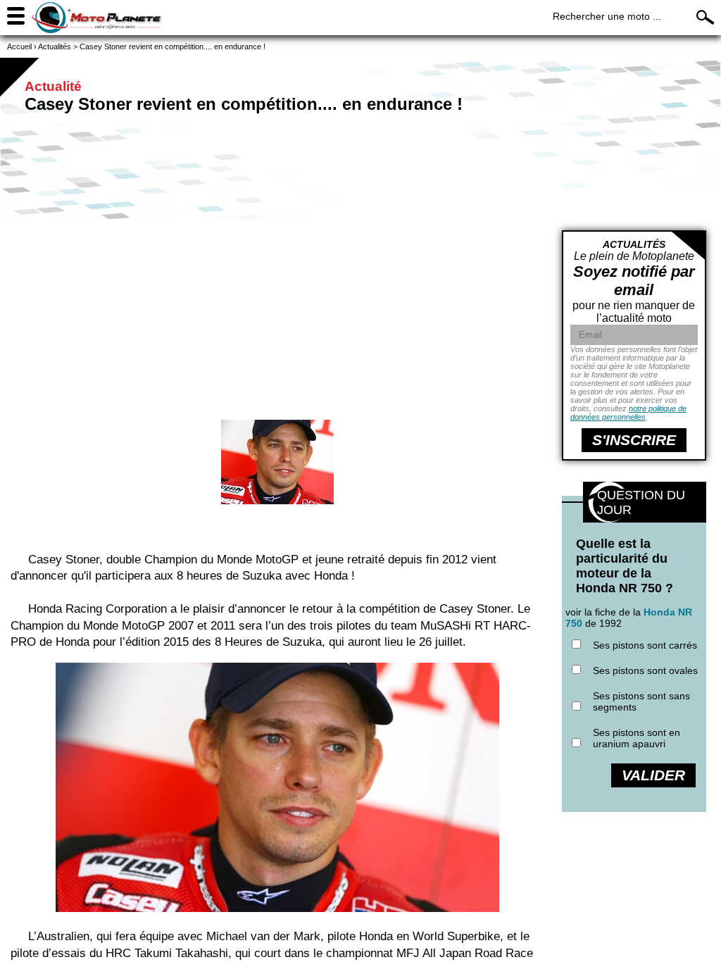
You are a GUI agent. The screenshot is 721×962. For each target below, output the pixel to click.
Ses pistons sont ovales (645, 670)
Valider (653, 775)
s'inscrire (634, 440)
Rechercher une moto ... (607, 16)
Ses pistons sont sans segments (641, 701)
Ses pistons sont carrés (645, 645)
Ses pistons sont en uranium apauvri (636, 738)
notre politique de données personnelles (628, 412)
